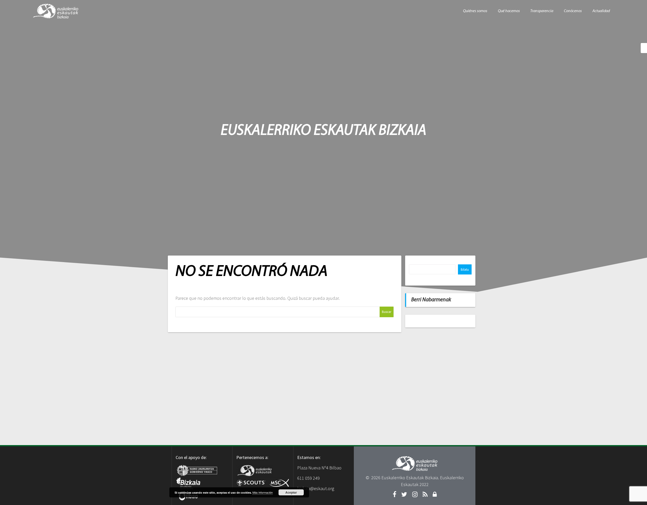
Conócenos (573, 11)
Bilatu (465, 269)
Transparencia (541, 11)
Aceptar (291, 492)
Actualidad (601, 11)
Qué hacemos (509, 11)
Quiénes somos (475, 11)
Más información (262, 492)
